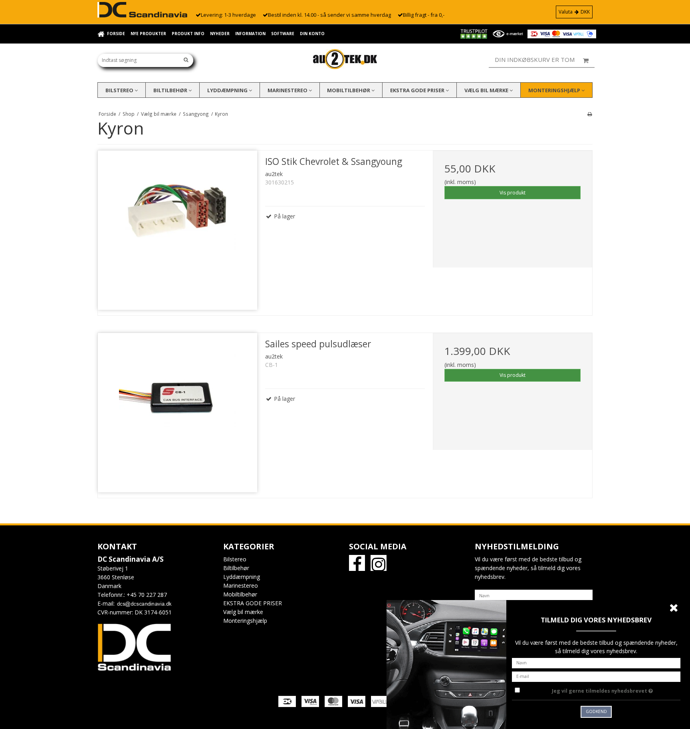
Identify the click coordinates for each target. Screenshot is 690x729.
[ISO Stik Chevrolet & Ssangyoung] (177, 230)
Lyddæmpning (228, 90)
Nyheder (220, 33)
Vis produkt (512, 192)
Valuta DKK (574, 11)
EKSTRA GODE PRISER (418, 90)
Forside (116, 33)
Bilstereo (120, 90)
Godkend (596, 711)
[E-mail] (596, 675)
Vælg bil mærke (487, 90)
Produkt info (188, 33)
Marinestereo (288, 90)
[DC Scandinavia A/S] (345, 59)
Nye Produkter (148, 33)
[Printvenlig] (590, 114)
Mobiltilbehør (349, 90)
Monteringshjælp (554, 90)
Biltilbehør (170, 90)
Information (250, 33)
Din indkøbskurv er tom (535, 59)
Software (282, 33)
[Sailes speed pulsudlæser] (177, 412)
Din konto (312, 33)
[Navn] (534, 595)
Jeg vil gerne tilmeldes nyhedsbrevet (616, 689)
